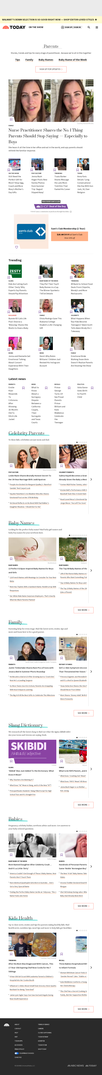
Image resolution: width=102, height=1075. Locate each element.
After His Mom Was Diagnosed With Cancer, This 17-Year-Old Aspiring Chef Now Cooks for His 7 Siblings (30, 968)
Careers (40, 1029)
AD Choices (18, 1045)
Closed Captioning (45, 1033)
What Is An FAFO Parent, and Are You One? (78, 771)
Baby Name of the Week (73, 60)
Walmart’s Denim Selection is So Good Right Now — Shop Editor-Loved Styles (48, 19)
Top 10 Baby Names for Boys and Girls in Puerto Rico (81, 583)
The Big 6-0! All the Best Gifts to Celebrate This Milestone (32, 695)
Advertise (41, 1041)
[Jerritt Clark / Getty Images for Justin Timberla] (32, 649)
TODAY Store (42, 1045)
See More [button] (82, 610)
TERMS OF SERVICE (43, 1025)
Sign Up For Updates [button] (50, 69)
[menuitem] (36, 27)
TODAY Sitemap (43, 1037)
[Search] (89, 27)
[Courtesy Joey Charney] (32, 945)
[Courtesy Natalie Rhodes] (51, 100)
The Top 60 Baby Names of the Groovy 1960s (79, 568)
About (17, 1025)
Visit (16, 1037)
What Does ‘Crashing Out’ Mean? (73, 776)
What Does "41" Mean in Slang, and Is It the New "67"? (30, 785)
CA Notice (18, 1057)
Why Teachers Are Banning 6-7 (21, 780)
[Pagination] (77, 442)
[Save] (11, 119)
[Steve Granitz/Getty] (32, 456)
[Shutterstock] (32, 549)
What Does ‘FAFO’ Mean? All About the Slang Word (80, 781)
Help (16, 1033)
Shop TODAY (42, 1049)
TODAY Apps (18, 1041)
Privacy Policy (19, 1049)
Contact (18, 1029)
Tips (17, 60)
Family (29, 60)
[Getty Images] (32, 845)
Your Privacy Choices (26, 1053)
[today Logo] (6, 1025)
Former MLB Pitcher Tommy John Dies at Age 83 (79, 484)
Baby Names (46, 60)
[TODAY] (32, 752)
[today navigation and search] (97, 27)
